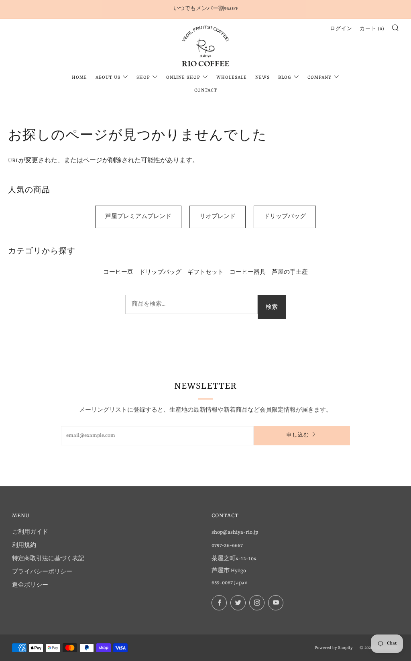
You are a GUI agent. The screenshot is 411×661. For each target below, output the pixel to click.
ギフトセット (205, 272)
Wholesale (231, 77)
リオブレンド (217, 217)
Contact (205, 90)
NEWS (262, 77)
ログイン (341, 29)
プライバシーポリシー (42, 572)
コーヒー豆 (118, 272)
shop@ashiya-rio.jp (235, 532)
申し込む (298, 435)
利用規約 (24, 546)
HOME (79, 77)
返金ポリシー (30, 585)
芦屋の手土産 (290, 272)
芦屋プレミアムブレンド (138, 217)
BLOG (284, 77)
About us (108, 77)
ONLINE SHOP (183, 77)
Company (319, 77)
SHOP (143, 77)
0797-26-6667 (227, 546)
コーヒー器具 (248, 272)
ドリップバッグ (285, 217)
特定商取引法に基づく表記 (48, 559)
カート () (372, 29)
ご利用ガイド (30, 532)
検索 (272, 306)
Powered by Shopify (333, 647)
